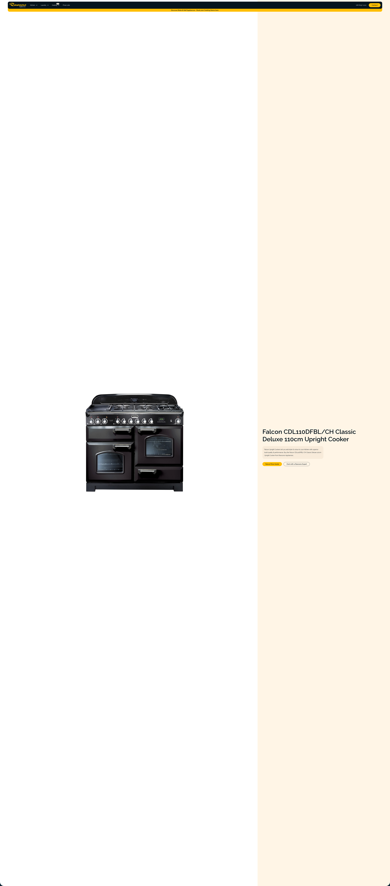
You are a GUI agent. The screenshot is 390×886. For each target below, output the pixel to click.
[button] (34, 5)
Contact (375, 5)
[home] (17, 5)
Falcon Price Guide (272, 464)
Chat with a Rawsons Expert (297, 464)
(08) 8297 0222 (361, 5)
